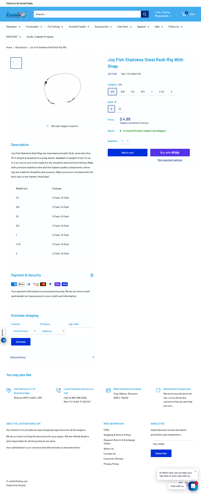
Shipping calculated (128, 123)
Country (15, 323)
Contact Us (110, 453)
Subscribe (161, 453)
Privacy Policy (111, 463)
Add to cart (127, 152)
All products (21, 47)
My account (161, 15)
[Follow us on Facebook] (180, 484)
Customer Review (113, 458)
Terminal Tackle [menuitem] (77, 26)
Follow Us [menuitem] (173, 26)
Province (45, 323)
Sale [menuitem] (157, 26)
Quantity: (113, 140)
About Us (109, 448)
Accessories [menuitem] (102, 26)
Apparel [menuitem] (141, 26)
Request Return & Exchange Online (119, 441)
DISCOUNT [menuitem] (12, 36)
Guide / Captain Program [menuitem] (40, 36)
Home (9, 47)
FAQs (106, 429)
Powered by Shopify (16, 485)
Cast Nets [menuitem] (122, 26)
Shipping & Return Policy (117, 434)
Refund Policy (18, 357)
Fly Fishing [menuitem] (54, 26)
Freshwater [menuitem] (32, 26)
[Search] (145, 14)
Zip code (74, 323)
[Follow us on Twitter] (186, 484)
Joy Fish (112, 74)
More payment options (170, 159)
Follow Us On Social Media (19, 3)
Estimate (21, 341)
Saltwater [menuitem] (11, 26)
